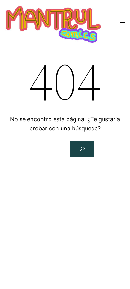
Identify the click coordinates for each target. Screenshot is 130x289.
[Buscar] (82, 149)
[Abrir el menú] (123, 23)
